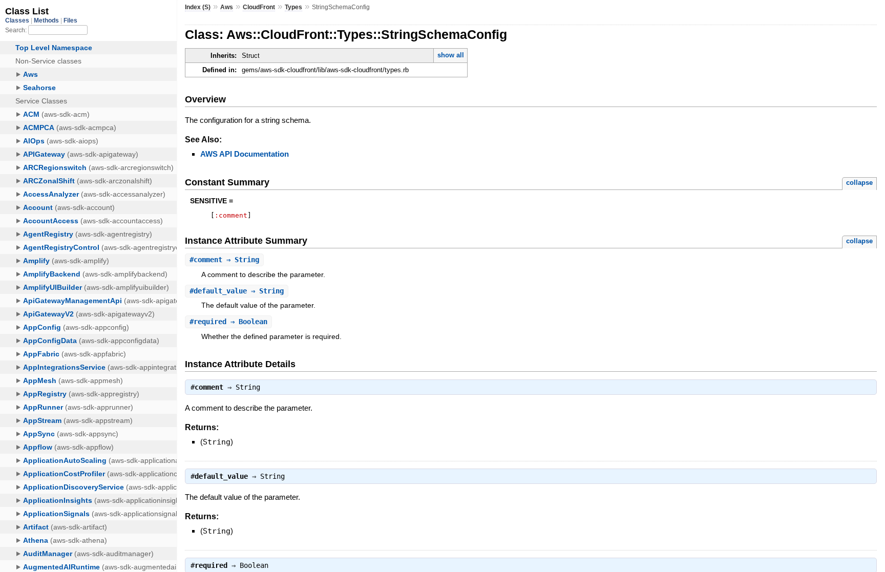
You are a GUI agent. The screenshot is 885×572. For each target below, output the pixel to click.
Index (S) (197, 7)
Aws (226, 7)
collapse (859, 182)
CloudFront (259, 7)
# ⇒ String (224, 260)
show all (450, 55)
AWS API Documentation (244, 154)
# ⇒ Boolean (228, 321)
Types (293, 7)
